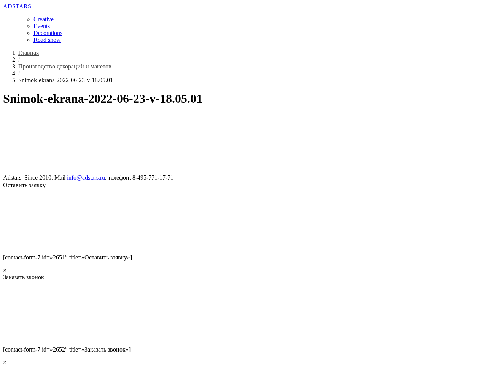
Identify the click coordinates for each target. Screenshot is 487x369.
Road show (47, 40)
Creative (43, 19)
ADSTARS (17, 6)
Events (41, 26)
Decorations (47, 33)
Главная (28, 52)
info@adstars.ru (86, 177)
